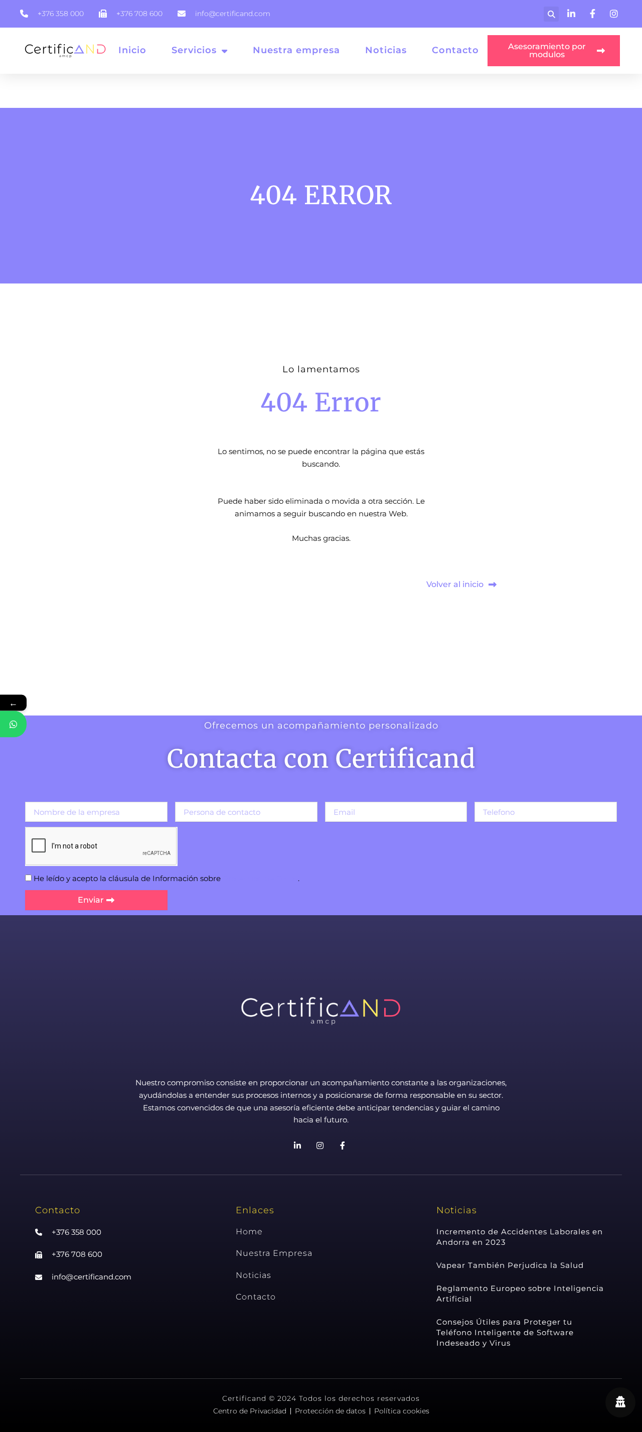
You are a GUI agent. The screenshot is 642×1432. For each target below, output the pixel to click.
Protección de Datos (260, 878)
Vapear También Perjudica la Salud (510, 1265)
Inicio (132, 50)
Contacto (455, 50)
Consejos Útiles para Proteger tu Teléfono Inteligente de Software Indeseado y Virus (505, 1332)
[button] (551, 14)
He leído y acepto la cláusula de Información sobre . (166, 878)
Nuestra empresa (296, 50)
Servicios (194, 50)
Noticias (386, 50)
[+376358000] (13, 724)
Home (249, 1231)
